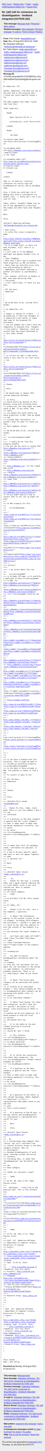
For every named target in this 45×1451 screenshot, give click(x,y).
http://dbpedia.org (15, 466)
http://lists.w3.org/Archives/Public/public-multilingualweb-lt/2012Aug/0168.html (22, 349)
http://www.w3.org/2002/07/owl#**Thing (22, 706)
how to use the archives (19, 1435)
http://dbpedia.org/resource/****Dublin (21, 483)
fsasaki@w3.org (28, 38)
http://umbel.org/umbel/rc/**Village (24, 675)
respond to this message (26, 1424)
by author (27, 1432)
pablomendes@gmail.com (15, 63)
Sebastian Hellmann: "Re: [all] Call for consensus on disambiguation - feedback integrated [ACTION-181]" (22, 1381)
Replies (39, 32)
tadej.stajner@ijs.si (28, 49)
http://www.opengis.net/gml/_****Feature (22, 720)
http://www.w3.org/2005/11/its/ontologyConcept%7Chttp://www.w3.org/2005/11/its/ (22, 558)
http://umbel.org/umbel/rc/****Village (21, 671)
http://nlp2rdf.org (25, 1271)
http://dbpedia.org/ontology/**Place (24, 665)
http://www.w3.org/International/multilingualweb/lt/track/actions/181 (22, 1221)
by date (37, 1429)
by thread (8, 1432)
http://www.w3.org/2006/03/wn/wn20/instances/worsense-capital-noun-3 (22, 164)
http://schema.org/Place (18, 700)
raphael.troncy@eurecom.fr (15, 57)
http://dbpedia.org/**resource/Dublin (21, 589)
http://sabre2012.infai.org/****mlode (20, 1251)
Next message (28, 29)
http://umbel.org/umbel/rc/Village (20, 678)
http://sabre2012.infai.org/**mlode (23, 1256)
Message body (24, 24)
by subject (17, 1432)
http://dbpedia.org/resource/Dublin (24, 150)
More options (9, 26)
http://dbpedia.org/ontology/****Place (21, 660)
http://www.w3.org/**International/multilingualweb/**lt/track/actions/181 (22, 1205)
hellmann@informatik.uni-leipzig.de (19, 47)
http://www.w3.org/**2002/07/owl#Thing (22, 711)
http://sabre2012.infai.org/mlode (19, 1258)
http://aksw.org (30, 1296)
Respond (35, 24)
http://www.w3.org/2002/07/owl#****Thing (22, 704)
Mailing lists (19, 4)
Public (28, 4)
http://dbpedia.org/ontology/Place (20, 667)
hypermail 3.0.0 (35, 1442)
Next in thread (29, 32)
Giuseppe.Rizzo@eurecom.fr (16, 68)
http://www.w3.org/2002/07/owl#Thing (20, 713)
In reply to (17, 32)
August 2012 (32, 7)
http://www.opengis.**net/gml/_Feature (22, 726)
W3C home (7, 4)
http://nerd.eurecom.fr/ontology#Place (23, 748)
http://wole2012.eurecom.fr (24, 1267)
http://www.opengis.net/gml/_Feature (20, 728)
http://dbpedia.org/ (13, 455)
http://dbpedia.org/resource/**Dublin (21, 453)
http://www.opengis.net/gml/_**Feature (22, 722)
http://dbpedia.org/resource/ (16, 448)
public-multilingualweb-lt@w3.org (18, 52)
